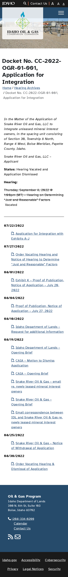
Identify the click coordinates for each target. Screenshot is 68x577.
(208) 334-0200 (23, 519)
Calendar (20, 523)
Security (54, 569)
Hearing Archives (27, 88)
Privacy (12, 569)
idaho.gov (9, 560)
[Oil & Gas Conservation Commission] (22, 23)
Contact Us (22, 528)
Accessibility (30, 560)
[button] (26, 3)
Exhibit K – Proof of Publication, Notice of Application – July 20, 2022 (37, 285)
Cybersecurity (55, 560)
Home (7, 88)
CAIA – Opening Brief (32, 374)
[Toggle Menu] (61, 12)
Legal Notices (33, 569)
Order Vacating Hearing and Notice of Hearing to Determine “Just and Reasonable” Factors (35, 259)
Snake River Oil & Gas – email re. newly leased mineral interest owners (36, 386)
